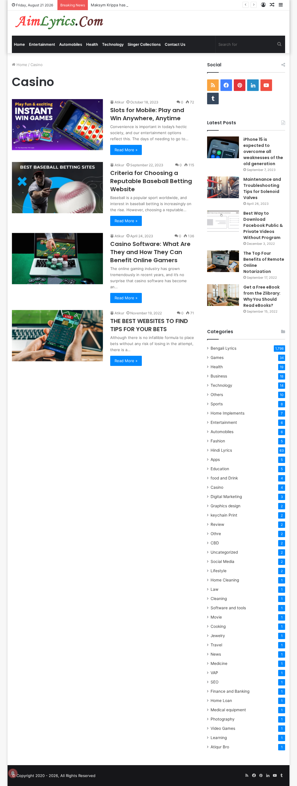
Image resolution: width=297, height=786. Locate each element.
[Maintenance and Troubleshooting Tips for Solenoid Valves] (223, 187)
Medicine (219, 663)
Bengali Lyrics (223, 348)
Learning (219, 737)
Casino (217, 487)
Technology (113, 44)
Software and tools (228, 608)
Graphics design (225, 506)
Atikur (119, 102)
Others (217, 394)
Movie (216, 617)
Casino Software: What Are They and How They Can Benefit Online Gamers (150, 252)
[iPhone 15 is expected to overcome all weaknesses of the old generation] (223, 147)
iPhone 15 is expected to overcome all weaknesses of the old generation (263, 151)
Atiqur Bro (220, 747)
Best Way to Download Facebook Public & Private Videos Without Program (263, 225)
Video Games (223, 728)
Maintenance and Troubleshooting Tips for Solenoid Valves (262, 188)
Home (19, 44)
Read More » (126, 149)
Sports (217, 404)
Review (217, 524)
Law (214, 589)
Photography (223, 719)
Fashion (218, 441)
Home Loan (221, 700)
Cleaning (219, 598)
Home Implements (228, 413)
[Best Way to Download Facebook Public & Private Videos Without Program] (223, 221)
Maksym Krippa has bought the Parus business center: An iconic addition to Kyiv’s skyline (171, 5)
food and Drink (224, 478)
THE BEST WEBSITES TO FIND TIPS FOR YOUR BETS (149, 325)
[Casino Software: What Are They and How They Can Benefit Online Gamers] (57, 258)
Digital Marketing (226, 496)
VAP (214, 672)
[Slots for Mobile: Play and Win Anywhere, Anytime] (57, 124)
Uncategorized (224, 552)
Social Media (222, 561)
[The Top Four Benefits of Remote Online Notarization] (223, 261)
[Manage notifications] (12, 773)
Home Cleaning (225, 580)
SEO (214, 682)
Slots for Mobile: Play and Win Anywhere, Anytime (147, 114)
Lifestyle (219, 570)
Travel (216, 645)
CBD (215, 543)
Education (220, 468)
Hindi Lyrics (221, 450)
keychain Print (224, 515)
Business (219, 376)
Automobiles (70, 44)
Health (92, 44)
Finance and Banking (230, 691)
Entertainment (42, 44)
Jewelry (218, 635)
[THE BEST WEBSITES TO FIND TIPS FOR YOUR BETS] (57, 335)
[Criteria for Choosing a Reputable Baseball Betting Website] (57, 187)
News (216, 654)
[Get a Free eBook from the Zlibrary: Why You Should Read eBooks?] (223, 295)
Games (217, 357)
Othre (216, 533)
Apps (215, 459)
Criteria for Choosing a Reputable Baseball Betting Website (151, 181)
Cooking (218, 626)
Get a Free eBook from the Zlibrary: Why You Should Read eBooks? (261, 296)
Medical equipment (228, 709)
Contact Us (175, 44)
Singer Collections (144, 44)
